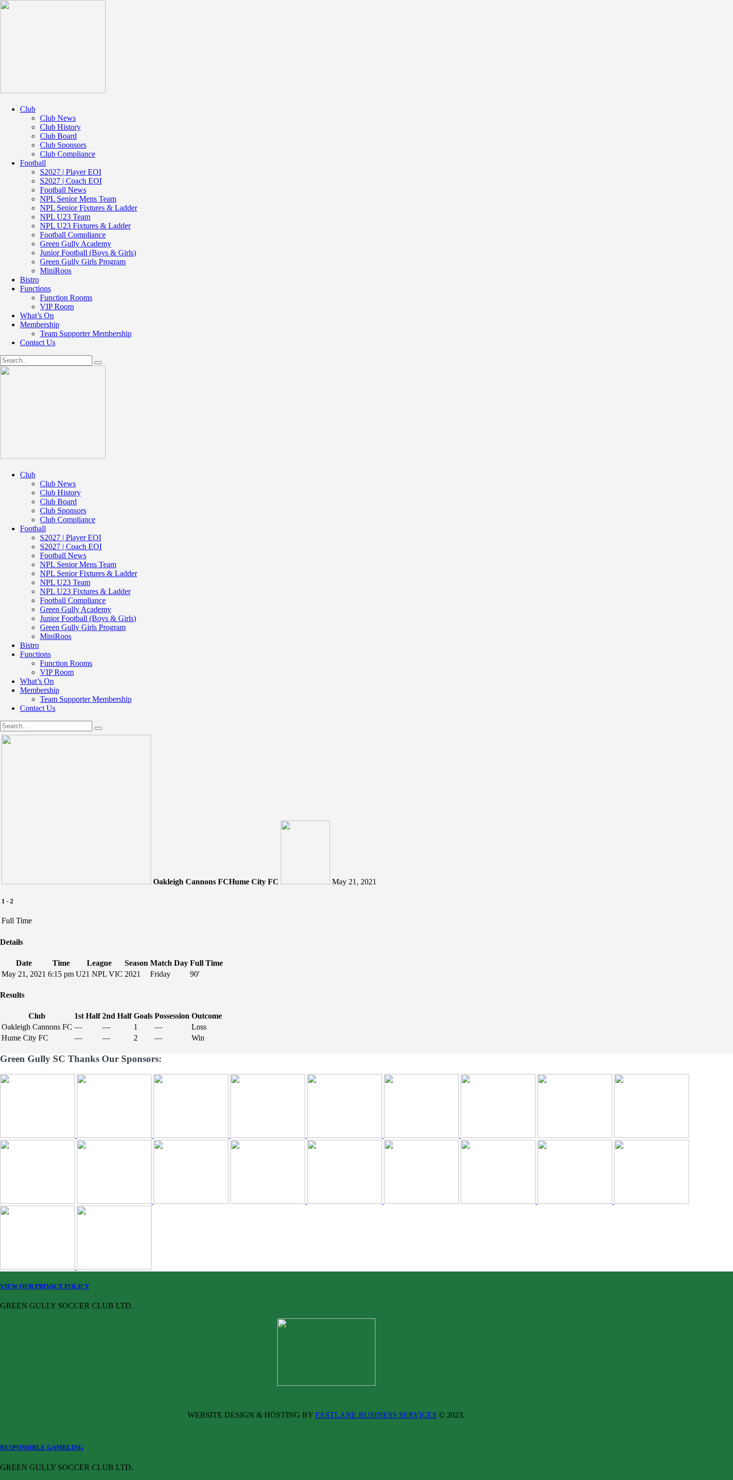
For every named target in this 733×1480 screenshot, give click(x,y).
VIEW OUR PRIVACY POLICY (44, 1286)
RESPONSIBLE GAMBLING (41, 1447)
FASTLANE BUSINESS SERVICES (376, 1415)
